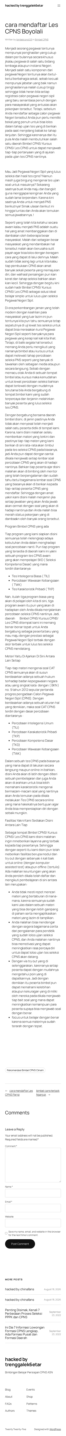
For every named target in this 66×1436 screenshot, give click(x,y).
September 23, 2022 (55, 1313)
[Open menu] (59, 6)
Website (9, 1216)
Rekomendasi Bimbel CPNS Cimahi (25, 1070)
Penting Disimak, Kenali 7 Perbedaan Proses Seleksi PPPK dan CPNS (23, 1313)
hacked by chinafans (19, 1289)
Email (8, 1201)
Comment (11, 1146)
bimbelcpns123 (24, 39)
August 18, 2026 (52, 1289)
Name (9, 1186)
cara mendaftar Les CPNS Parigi (19, 1092)
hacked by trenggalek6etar (24, 5)
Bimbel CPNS (41, 39)
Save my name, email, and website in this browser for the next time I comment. (34, 1233)
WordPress (55, 1429)
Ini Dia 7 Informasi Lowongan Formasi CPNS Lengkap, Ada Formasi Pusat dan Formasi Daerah (25, 1332)
